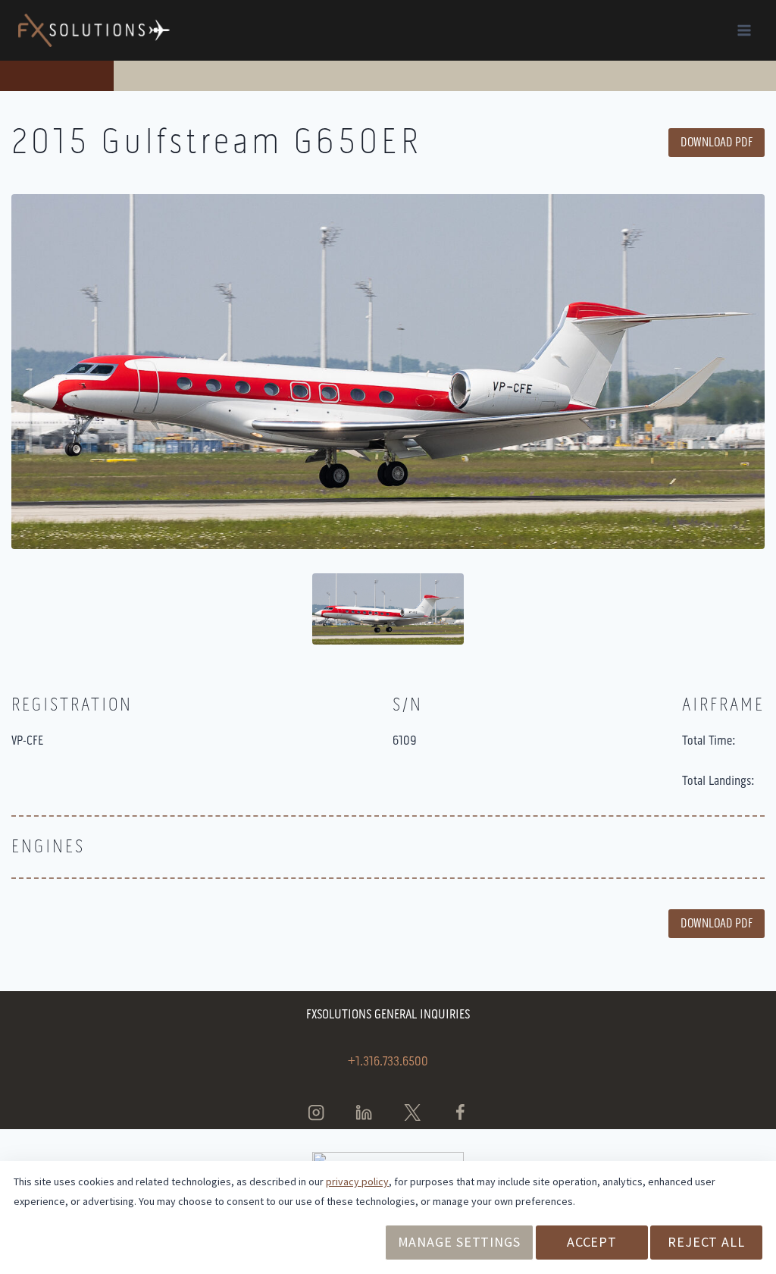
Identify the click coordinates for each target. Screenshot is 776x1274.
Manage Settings (459, 1241)
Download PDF (717, 142)
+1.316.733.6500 (388, 1060)
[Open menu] (744, 30)
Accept (592, 1241)
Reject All (706, 1241)
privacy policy (357, 1181)
